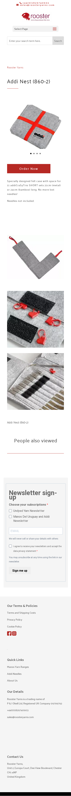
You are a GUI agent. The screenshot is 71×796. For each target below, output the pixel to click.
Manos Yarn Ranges (18, 666)
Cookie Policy (14, 626)
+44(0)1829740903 (36, 3)
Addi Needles (14, 673)
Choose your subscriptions (28, 504)
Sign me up (19, 570)
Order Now (28, 168)
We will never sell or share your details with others (33, 538)
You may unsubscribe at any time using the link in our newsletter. (35, 559)
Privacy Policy (14, 619)
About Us (12, 680)
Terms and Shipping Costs (21, 612)
